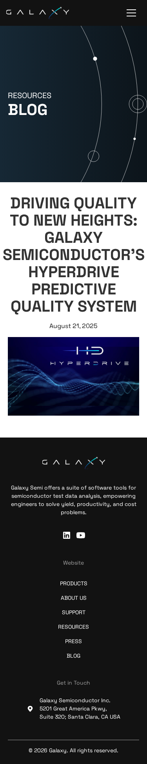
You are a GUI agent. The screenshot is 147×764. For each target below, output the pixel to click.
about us (74, 597)
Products (73, 583)
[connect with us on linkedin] (66, 535)
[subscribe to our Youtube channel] (80, 535)
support (73, 612)
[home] (37, 13)
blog (73, 655)
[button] (131, 13)
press (73, 641)
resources (73, 626)
